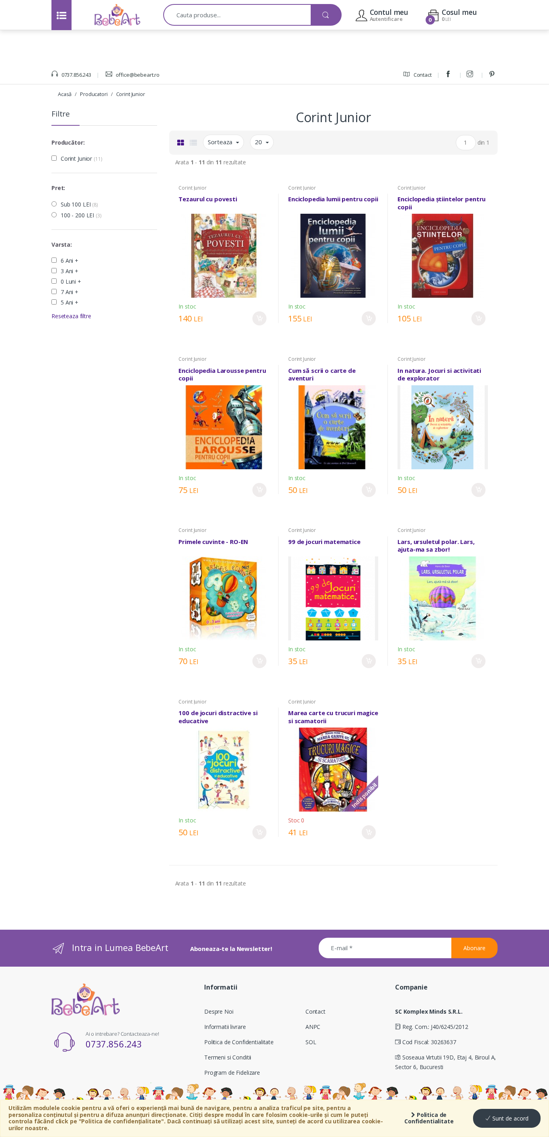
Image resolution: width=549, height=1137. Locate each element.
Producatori (93, 94)
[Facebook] (449, 75)
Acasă (65, 94)
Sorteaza (221, 142)
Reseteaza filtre (71, 316)
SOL (310, 1042)
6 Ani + (69, 260)
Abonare (474, 948)
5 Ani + (69, 302)
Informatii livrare (225, 1027)
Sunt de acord (510, 1118)
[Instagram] (471, 75)
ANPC (312, 1027)
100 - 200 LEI (81, 215)
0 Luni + (71, 281)
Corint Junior (130, 94)
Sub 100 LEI (79, 204)
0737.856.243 (75, 74)
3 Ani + (69, 271)
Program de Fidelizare (232, 1072)
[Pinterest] (493, 75)
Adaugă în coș (259, 318)
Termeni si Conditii (227, 1057)
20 (259, 142)
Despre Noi (219, 1011)
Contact (422, 74)
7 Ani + (69, 292)
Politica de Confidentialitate (429, 1118)
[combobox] (237, 15)
